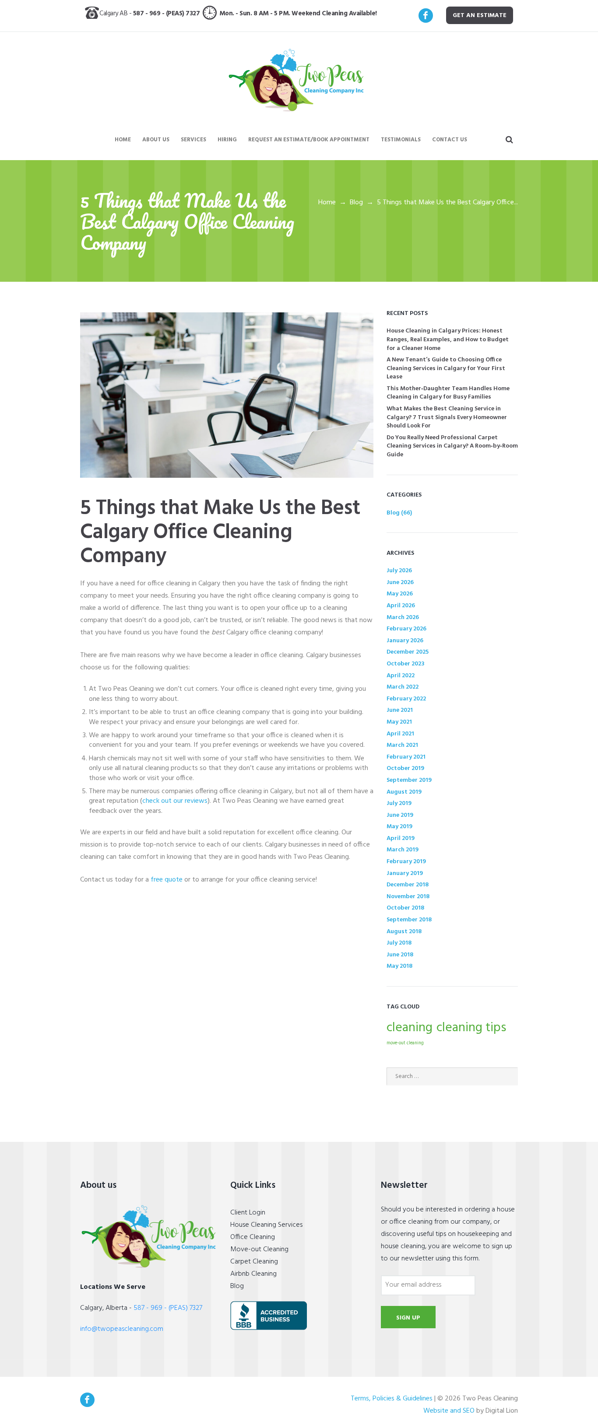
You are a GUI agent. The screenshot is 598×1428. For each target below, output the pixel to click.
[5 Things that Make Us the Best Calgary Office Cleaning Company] (226, 395)
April (401, 606)
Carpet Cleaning (254, 1261)
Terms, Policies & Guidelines (392, 1398)
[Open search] (509, 140)
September (409, 780)
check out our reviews (175, 801)
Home (327, 202)
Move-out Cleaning (259, 1249)
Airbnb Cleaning (253, 1274)
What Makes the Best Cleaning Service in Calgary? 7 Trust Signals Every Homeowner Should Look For (447, 417)
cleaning (410, 1028)
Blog (356, 202)
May (400, 594)
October (406, 664)
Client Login (247, 1212)
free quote (167, 880)
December (408, 652)
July (399, 571)
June (400, 583)
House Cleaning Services (266, 1225)
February (406, 629)
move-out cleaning (405, 1043)
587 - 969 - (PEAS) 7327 (168, 13)
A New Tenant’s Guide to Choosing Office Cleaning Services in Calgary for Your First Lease (446, 368)
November (408, 897)
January (405, 641)
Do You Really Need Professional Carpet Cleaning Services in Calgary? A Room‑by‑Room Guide (452, 446)
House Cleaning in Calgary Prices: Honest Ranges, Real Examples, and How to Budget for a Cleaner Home (448, 339)
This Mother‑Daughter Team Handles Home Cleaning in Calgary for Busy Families (448, 393)
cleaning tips (471, 1028)
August (404, 792)
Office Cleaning (252, 1237)
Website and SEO (449, 1411)
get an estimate (480, 15)
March (403, 617)
